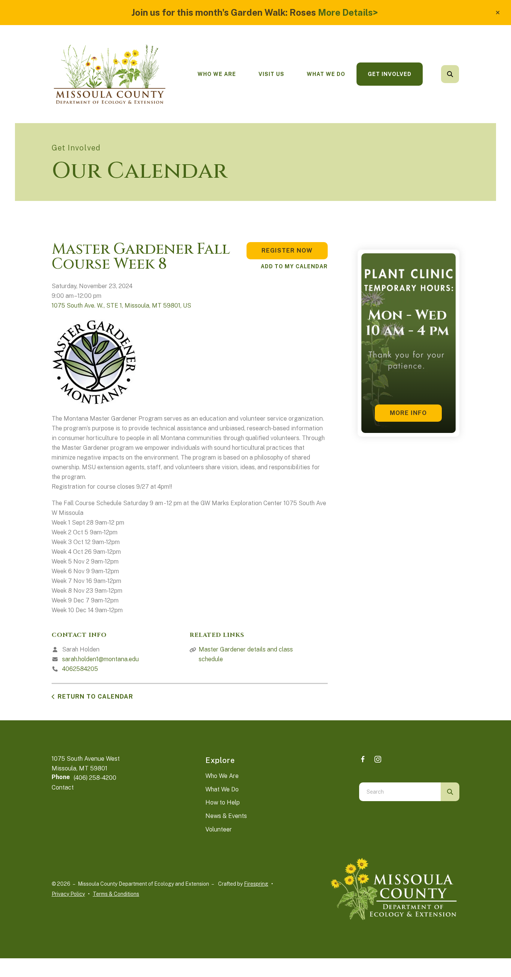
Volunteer (218, 829)
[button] (498, 12)
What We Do (326, 74)
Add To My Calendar (294, 266)
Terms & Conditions (116, 894)
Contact (63, 787)
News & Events (226, 815)
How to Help (222, 802)
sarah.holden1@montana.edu (100, 659)
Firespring (256, 884)
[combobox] (460, 74)
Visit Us (271, 74)
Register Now (287, 250)
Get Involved (389, 74)
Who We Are (217, 74)
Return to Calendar (95, 696)
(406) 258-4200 (95, 777)
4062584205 (80, 668)
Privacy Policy (68, 894)
